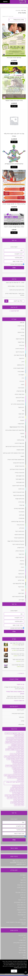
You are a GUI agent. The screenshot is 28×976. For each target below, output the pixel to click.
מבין (14, 971)
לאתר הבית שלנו (22, 935)
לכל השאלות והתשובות (19, 700)
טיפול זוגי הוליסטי (22, 912)
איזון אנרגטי (23, 897)
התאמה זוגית (12, 733)
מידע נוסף (14, 167)
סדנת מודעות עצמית (18, 770)
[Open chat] (25, 972)
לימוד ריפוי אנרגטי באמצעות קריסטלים (14, 749)
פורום (24, 937)
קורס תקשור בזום (11, 797)
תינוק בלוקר (21, 717)
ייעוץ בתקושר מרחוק (18, 742)
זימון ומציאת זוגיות (22, 914)
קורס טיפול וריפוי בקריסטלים (16, 790)
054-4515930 (13, 862)
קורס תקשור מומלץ (21, 885)
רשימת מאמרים (22, 940)
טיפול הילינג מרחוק (21, 907)
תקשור (22, 687)
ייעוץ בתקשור (9, 742)
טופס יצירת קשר (22, 952)
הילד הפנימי (20, 733)
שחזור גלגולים (23, 919)
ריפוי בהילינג (23, 895)
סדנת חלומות (9, 765)
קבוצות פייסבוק (22, 950)
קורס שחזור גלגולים (9, 795)
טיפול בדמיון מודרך (19, 738)
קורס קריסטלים (19, 795)
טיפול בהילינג (9, 738)
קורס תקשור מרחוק (21, 904)
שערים (22, 720)
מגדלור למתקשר (19, 758)
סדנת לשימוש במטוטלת (18, 768)
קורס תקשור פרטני (19, 804)
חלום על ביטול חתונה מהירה (18, 713)
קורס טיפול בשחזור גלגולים (17, 788)
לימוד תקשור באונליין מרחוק (16, 754)
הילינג (24, 917)
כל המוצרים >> (21, 673)
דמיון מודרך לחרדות (21, 887)
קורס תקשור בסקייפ (18, 800)
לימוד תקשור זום (19, 756)
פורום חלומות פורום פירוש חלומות (16, 289)
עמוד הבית (23, 10)
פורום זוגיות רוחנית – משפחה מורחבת (16, 286)
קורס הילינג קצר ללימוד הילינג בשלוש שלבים (14, 783)
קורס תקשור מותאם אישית (17, 802)
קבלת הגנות (20, 777)
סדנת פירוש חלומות (18, 772)
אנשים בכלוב (21, 724)
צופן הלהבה (7, 775)
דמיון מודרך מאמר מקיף (21, 892)
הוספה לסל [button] (14, 63)
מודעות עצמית (10, 758)
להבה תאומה (20, 747)
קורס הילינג (20, 779)
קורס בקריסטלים (11, 777)
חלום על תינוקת (20, 710)
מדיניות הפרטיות (17, 967)
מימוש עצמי (14, 761)
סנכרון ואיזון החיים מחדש (17, 775)
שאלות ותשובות (22, 947)
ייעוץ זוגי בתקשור (22, 900)
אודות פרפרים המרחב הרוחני (19, 942)
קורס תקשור (20, 797)
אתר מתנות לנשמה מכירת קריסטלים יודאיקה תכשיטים (16, 923)
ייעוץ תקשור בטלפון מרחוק (20, 902)
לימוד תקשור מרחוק (9, 756)
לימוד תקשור (20, 751)
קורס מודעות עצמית (21, 909)
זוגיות (6, 733)
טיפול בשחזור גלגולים (18, 740)
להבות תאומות (12, 747)
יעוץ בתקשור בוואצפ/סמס (17, 745)
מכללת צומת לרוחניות (18, 763)
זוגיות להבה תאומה (19, 735)
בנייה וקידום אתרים (8, 974)
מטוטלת (21, 761)
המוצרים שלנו (23, 945)
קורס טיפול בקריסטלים (18, 786)
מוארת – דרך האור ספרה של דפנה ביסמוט (15, 282)
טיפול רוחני (8, 740)
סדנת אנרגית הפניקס (18, 765)
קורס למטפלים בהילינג (18, 793)
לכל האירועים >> (14, 311)
